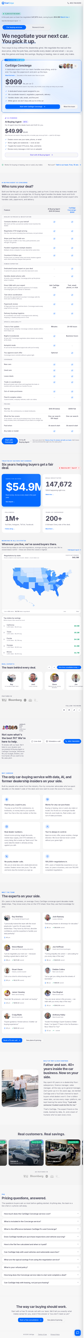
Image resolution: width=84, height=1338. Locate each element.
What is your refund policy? (16, 1267)
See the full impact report (10, 21)
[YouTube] (64, 710)
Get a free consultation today (68, 667)
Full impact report (73, 550)
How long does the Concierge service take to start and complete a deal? (35, 1275)
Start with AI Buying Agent (40, 155)
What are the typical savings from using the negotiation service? (32, 1260)
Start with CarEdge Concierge (31, 106)
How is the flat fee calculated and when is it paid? (25, 1244)
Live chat (37, 741)
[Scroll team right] (54, 667)
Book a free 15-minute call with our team (59, 440)
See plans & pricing (33, 1040)
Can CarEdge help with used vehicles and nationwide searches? (31, 1252)
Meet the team (69, 106)
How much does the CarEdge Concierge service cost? (27, 1214)
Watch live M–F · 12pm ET (69, 468)
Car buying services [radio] (14, 27)
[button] (22, 598)
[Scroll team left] (49, 667)
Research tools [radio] (38, 27)
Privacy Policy (55, 1334)
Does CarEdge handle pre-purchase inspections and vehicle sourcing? (34, 1237)
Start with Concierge (9, 441)
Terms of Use (42, 1334)
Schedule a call (54, 741)
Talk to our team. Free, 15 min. (63, 165)
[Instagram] (69, 710)
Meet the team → (10, 75)
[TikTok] (74, 710)
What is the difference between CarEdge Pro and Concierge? (30, 1229)
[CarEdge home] (8, 3)
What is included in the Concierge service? (22, 1221)
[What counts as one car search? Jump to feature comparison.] (32, 84)
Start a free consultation (29, 1320)
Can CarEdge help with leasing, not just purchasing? (26, 1283)
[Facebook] (79, 710)
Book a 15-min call (10, 1040)
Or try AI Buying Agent (24, 441)
